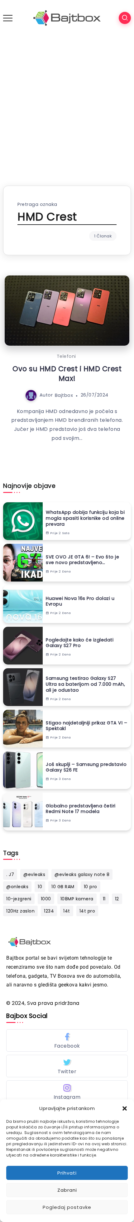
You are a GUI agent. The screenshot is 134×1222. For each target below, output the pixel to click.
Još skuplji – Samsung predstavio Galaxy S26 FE (86, 767)
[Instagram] (67, 1092)
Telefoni (66, 356)
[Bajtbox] (67, 17)
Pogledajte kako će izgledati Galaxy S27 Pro (79, 643)
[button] (125, 1108)
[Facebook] (67, 1040)
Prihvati (67, 1173)
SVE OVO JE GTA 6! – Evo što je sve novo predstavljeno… (82, 560)
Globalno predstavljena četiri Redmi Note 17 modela (81, 809)
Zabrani (67, 1190)
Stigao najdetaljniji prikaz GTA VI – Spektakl (86, 726)
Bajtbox (64, 395)
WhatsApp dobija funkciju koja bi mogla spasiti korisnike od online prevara (85, 518)
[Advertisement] (67, 106)
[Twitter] (67, 1066)
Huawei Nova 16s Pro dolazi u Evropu (80, 601)
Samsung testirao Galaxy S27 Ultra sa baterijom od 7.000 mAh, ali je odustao (85, 684)
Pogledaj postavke (67, 1207)
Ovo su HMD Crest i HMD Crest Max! (67, 373)
